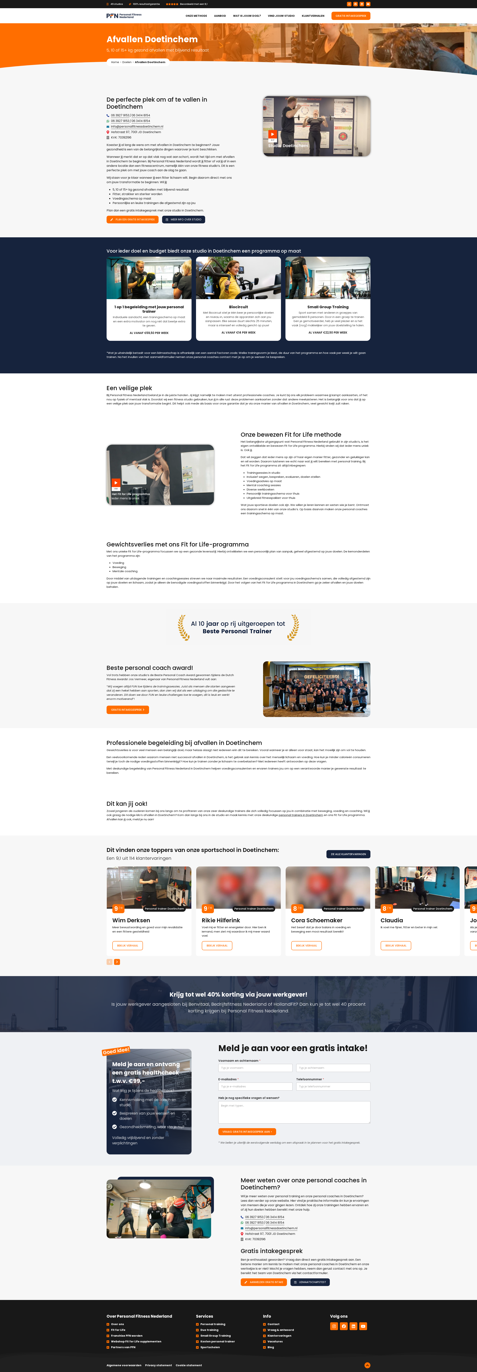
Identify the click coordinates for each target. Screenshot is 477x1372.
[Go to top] (367, 1365)
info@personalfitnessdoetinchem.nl (137, 126)
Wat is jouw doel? (247, 16)
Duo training (209, 1330)
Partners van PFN (123, 1347)
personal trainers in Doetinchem (301, 815)
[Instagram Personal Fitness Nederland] (349, 4)
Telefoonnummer (310, 1079)
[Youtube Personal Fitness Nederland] (368, 4)
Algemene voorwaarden (124, 1365)
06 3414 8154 (141, 115)
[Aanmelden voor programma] (149, 299)
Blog (271, 1347)
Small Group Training (215, 1336)
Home (115, 62)
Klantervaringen (279, 1336)
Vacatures (275, 1341)
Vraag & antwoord (281, 1330)
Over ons (117, 1324)
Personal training (212, 1324)
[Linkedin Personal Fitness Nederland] (362, 4)
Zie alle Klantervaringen (348, 854)
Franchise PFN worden (127, 1336)
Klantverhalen (313, 16)
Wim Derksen (149, 911)
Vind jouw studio (281, 16)
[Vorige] (110, 962)
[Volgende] (117, 962)
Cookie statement (189, 1365)
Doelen (127, 62)
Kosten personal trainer (217, 1341)
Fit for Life (118, 1330)
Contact (273, 1324)
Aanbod (220, 16)
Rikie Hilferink (238, 911)
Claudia (417, 911)
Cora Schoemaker (328, 911)
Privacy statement (158, 1365)
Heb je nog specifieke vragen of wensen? (248, 1098)
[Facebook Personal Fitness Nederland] (355, 4)
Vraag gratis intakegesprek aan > (247, 1132)
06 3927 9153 (120, 115)
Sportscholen (210, 1347)
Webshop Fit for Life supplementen (136, 1341)
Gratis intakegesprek (351, 16)
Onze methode (196, 16)
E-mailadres (228, 1079)
